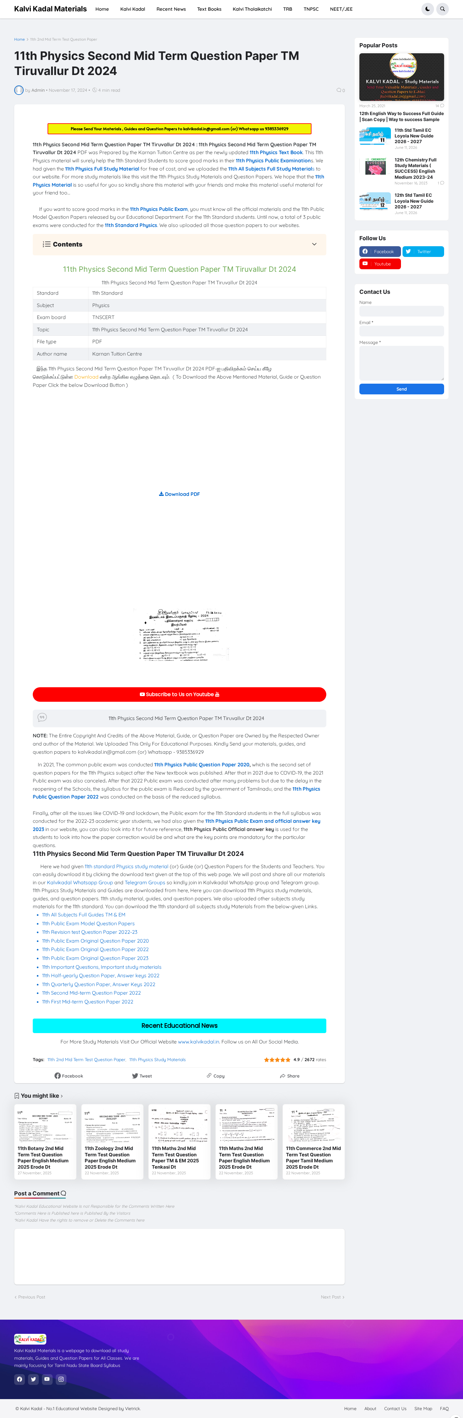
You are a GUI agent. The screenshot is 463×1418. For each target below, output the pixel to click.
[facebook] (19, 1379)
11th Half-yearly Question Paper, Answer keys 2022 (100, 975)
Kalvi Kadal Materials (50, 8)
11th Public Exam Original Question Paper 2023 (95, 958)
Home (19, 39)
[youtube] (47, 1379)
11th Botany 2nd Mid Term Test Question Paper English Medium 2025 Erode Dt (43, 1157)
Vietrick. (133, 1408)
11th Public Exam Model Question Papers (89, 923)
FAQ (444, 1408)
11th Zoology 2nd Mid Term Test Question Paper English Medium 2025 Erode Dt (110, 1157)
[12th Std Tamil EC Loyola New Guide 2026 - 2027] (375, 201)
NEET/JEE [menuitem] (341, 9)
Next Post (331, 1297)
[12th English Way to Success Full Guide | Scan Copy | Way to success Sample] (401, 77)
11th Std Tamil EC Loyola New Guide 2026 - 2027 (414, 135)
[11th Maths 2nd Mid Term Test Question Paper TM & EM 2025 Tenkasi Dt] (179, 1124)
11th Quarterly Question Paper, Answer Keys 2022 (98, 984)
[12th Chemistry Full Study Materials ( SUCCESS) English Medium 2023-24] (375, 166)
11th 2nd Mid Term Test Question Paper (63, 39)
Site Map (423, 1408)
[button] (427, 9)
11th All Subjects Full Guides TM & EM (83, 914)
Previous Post (31, 1297)
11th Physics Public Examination (273, 160)
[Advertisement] (179, 446)
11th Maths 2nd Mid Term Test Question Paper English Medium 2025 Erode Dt (244, 1157)
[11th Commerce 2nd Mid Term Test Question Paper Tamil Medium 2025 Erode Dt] (313, 1124)
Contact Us (395, 1408)
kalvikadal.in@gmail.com (207, 128)
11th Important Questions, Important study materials (102, 967)
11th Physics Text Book (276, 152)
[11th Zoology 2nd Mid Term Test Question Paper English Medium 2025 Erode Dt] (112, 1124)
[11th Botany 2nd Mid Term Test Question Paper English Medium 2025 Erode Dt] (45, 1124)
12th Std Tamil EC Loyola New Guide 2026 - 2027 (414, 200)
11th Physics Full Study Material (102, 169)
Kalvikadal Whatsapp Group (80, 882)
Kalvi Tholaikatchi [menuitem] (252, 9)
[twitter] (33, 1379)
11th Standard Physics (131, 225)
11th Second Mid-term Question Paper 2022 (91, 993)
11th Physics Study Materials (157, 1059)
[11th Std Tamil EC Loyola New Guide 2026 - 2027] (375, 136)
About (370, 1408)
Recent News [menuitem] (171, 9)
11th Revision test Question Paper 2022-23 (89, 932)
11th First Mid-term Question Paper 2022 (87, 1001)
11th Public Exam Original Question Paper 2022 (95, 949)
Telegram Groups (145, 882)
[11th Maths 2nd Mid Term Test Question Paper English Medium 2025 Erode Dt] (246, 1124)
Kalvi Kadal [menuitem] (132, 9)
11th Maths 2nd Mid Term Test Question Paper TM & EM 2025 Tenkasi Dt (175, 1157)
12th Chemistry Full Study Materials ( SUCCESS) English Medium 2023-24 (416, 168)
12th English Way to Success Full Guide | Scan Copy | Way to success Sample (401, 116)
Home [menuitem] (102, 9)
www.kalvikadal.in (198, 1041)
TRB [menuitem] (287, 9)
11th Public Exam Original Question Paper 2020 (95, 941)
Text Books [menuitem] (209, 9)
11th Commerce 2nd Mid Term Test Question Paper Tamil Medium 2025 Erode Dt (313, 1157)
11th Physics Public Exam (159, 209)
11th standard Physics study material (127, 866)
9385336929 (277, 128)
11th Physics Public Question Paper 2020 (201, 764)
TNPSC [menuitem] (311, 9)
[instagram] (61, 1379)
